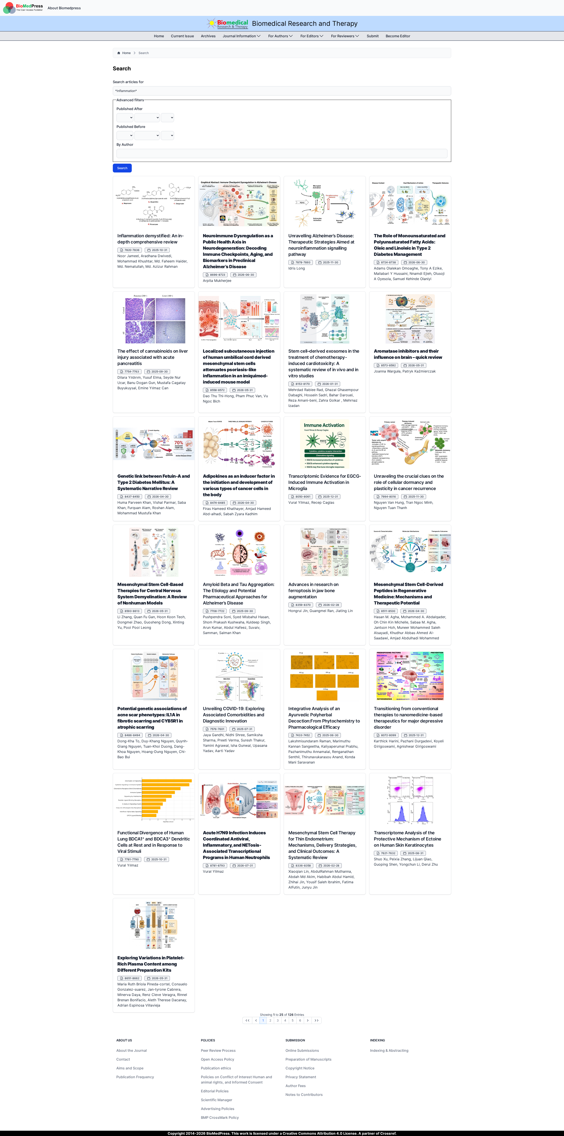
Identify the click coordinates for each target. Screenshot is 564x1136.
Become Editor (398, 36)
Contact (123, 1059)
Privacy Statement (301, 1077)
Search (122, 168)
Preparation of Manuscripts (309, 1059)
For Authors (278, 36)
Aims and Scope (129, 1068)
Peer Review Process (218, 1050)
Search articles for (128, 82)
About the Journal (131, 1050)
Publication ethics (216, 1068)
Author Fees (296, 1086)
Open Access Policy (217, 1059)
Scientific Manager (216, 1100)
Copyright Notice (300, 1068)
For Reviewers (342, 36)
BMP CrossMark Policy (220, 1117)
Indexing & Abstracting (389, 1050)
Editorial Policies (215, 1091)
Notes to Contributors (304, 1094)
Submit (373, 36)
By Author (125, 144)
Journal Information (239, 36)
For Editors (310, 36)
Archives (208, 36)
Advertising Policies (217, 1108)
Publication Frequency (135, 1077)
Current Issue (182, 36)
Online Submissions (302, 1050)
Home (159, 36)
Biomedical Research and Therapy (305, 23)
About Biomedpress (64, 8)
